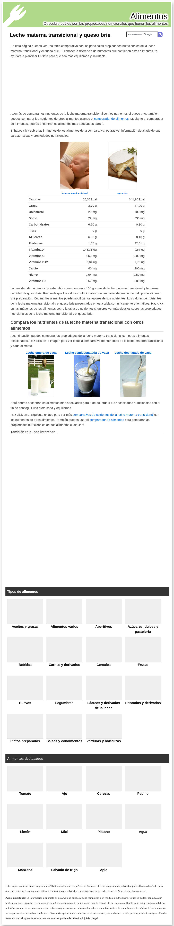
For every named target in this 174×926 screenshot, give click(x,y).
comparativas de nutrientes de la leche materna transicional (113, 414)
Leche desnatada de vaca (133, 352)
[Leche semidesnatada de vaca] (87, 396)
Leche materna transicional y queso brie (60, 35)
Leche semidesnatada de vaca (87, 352)
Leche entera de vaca (41, 352)
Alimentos (149, 16)
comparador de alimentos (111, 118)
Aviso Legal (91, 918)
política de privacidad (71, 918)
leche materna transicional (75, 193)
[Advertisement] (87, 84)
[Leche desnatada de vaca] (133, 396)
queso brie (122, 193)
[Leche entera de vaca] (41, 396)
